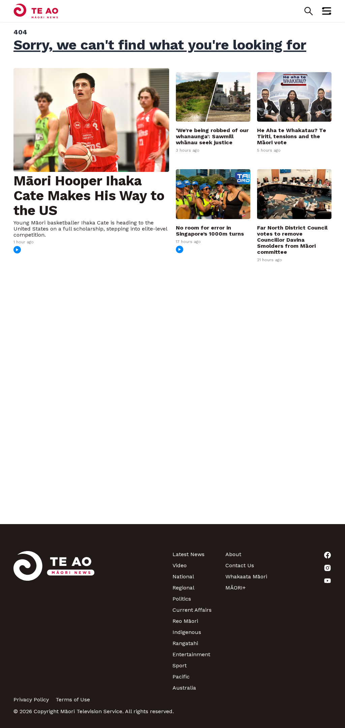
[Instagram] (305, 568)
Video (179, 565)
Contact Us (239, 565)
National (183, 576)
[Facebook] (305, 555)
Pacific (181, 676)
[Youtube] (305, 581)
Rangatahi (185, 643)
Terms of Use (73, 699)
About (233, 554)
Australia (184, 688)
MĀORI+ (235, 587)
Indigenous (186, 632)
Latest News (188, 554)
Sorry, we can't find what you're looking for (159, 45)
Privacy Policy (31, 699)
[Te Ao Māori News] (53, 621)
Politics (181, 599)
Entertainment (191, 654)
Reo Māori (185, 621)
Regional (183, 587)
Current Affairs (192, 610)
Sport (179, 665)
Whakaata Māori (246, 576)
